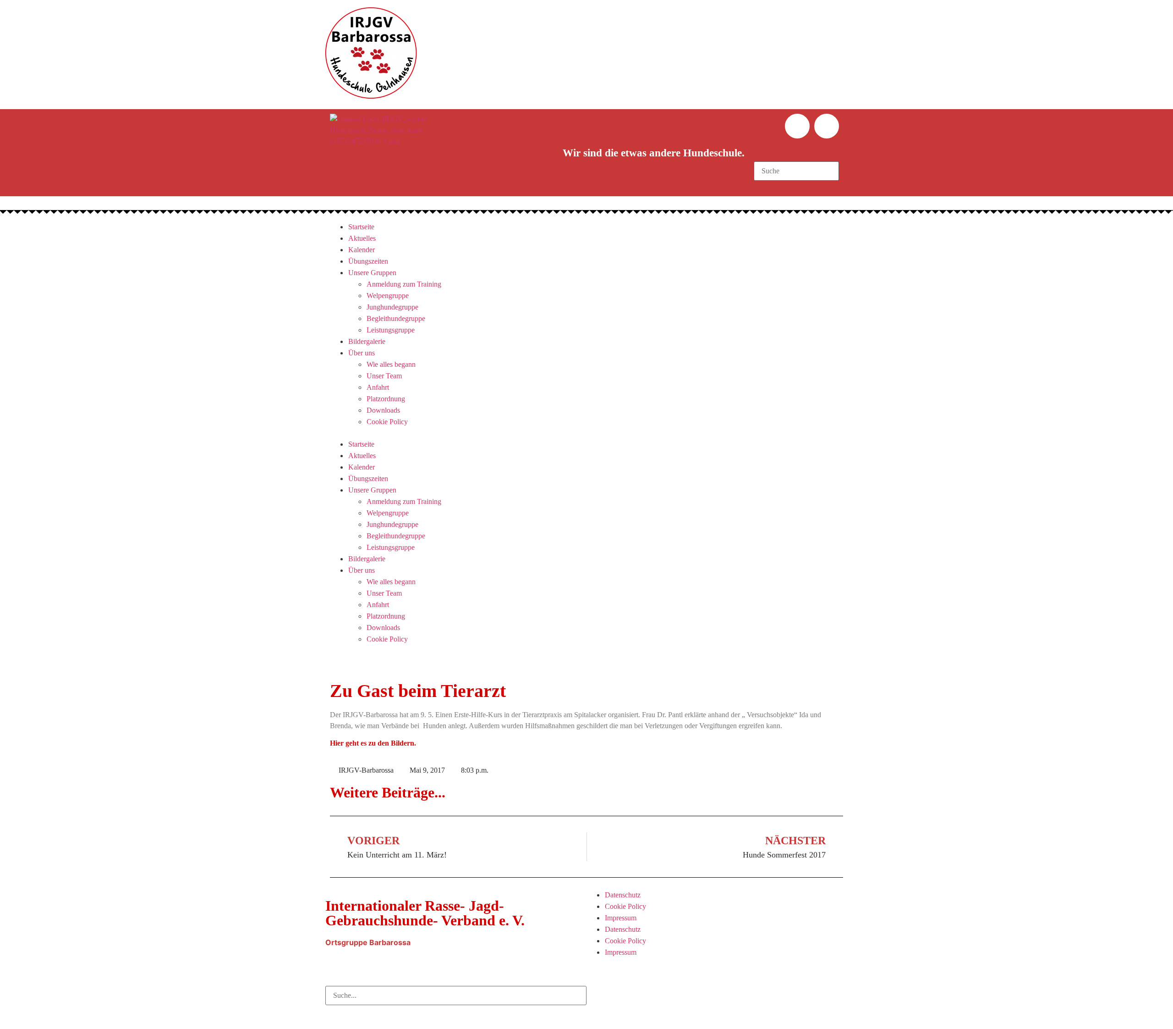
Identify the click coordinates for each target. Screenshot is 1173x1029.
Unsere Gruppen (372, 273)
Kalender (361, 250)
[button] (796, 155)
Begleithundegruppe (396, 318)
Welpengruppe (388, 295)
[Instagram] (826, 126)
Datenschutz (623, 895)
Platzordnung (386, 399)
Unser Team (384, 376)
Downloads (383, 410)
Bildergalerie (366, 341)
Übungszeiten (368, 261)
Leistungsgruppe (391, 330)
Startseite (361, 227)
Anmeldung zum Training (404, 284)
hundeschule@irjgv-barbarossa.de (400, 953)
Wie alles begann (391, 364)
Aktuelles (362, 238)
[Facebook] (797, 126)
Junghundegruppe (392, 307)
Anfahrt (378, 387)
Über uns (361, 353)
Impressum (620, 918)
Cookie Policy (387, 422)
